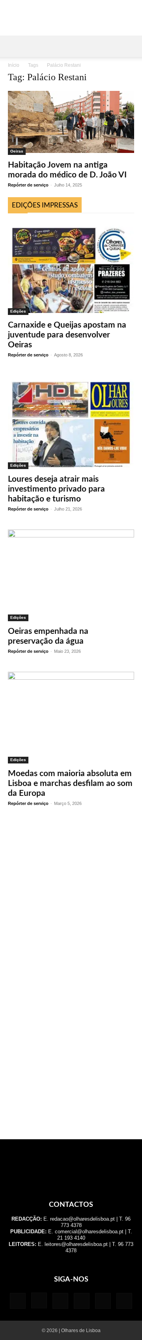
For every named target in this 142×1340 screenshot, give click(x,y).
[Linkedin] (60, 1301)
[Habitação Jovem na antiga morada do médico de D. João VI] (71, 123)
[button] (13, 46)
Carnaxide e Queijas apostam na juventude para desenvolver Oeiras (67, 335)
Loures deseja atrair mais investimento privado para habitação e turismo (56, 489)
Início (13, 65)
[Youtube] (124, 1301)
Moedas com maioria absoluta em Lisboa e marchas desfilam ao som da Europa (70, 783)
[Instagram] (39, 1300)
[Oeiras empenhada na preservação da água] (71, 575)
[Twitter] (103, 1301)
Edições (18, 311)
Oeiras (16, 151)
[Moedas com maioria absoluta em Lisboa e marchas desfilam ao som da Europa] (71, 717)
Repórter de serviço (28, 185)
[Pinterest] (82, 1301)
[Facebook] (18, 1301)
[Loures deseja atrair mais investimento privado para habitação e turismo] (71, 422)
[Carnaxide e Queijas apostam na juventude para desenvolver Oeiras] (71, 268)
